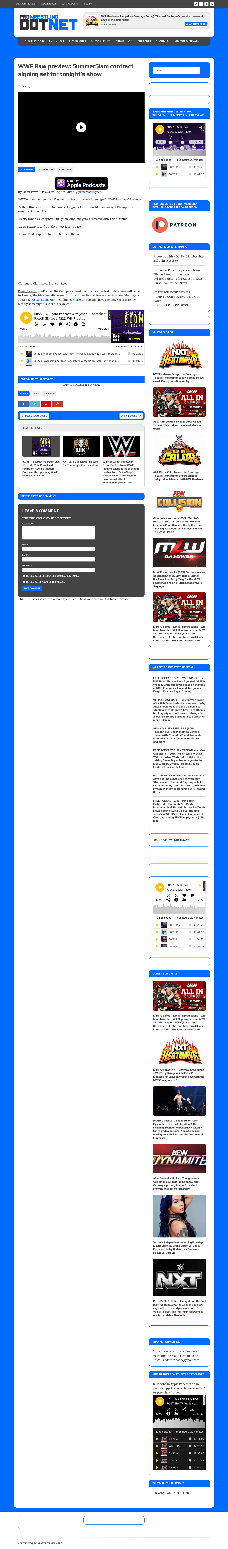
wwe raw (49, 393)
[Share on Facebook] (23, 403)
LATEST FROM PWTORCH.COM (174, 667)
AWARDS (88, 4)
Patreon (80, 299)
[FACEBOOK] (201, 3)
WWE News (65, 169)
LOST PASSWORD (70, 4)
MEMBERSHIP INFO (26, 4)
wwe (36, 393)
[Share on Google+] (57, 403)
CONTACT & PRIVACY (186, 41)
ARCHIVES (162, 41)
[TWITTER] (195, 3)
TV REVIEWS (56, 41)
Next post (129, 415)
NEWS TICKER (46, 169)
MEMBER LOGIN (49, 4)
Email (25, 555)
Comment (28, 523)
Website (27, 565)
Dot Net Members (42, 299)
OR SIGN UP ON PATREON (171, 305)
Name (25, 544)
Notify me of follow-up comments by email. (52, 576)
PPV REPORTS (77, 41)
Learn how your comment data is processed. (101, 599)
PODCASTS (144, 41)
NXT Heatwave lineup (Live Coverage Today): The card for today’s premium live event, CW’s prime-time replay (178, 378)
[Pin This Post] (46, 403)
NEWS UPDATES (34, 41)
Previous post (36, 415)
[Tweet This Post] (35, 403)
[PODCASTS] (211, 3)
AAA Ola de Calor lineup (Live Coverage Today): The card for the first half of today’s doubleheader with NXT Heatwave (178, 476)
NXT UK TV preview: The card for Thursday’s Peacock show (80, 463)
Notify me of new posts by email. (45, 582)
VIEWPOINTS (124, 41)
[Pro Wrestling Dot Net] (48, 22)
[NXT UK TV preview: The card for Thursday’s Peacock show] (81, 454)
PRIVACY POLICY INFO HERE (81, 384)
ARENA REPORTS (101, 41)
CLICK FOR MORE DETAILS (172, 292)
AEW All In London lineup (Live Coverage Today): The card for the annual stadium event (177, 425)
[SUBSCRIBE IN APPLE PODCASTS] (81, 187)
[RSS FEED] (206, 3)
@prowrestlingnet (88, 192)
